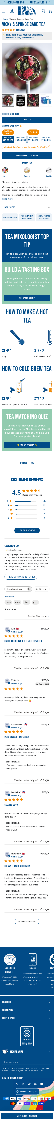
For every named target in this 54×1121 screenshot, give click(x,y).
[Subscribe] (50, 1062)
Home (5, 19)
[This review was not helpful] (46, 668)
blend (26, 602)
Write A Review (27, 530)
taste (8, 602)
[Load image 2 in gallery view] (21, 100)
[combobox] (39, 616)
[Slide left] (4, 2)
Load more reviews (27, 921)
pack (35, 602)
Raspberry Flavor (13, 37)
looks (17, 602)
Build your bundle (27, 298)
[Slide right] (49, 2)
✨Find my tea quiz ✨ (26, 445)
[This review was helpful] (41, 668)
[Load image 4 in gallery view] (46, 100)
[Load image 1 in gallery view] (8, 100)
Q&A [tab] (32, 463)
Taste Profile (37, 34)
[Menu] (3, 11)
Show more (10, 609)
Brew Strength (28, 37)
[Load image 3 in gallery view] (33, 100)
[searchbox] (16, 589)
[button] (43, 11)
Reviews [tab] (23, 463)
